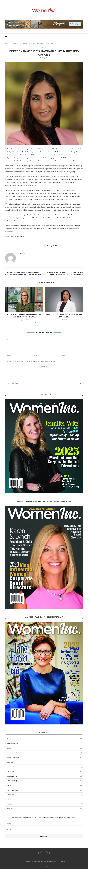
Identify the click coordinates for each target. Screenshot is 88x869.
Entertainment (45, 771)
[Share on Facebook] (49, 246)
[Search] (82, 37)
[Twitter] (48, 853)
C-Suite (45, 748)
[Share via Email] (56, 246)
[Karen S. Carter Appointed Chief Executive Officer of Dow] (64, 299)
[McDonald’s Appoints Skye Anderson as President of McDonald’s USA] (24, 299)
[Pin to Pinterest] (53, 246)
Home (6, 43)
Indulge (45, 785)
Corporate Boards (45, 753)
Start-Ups (45, 804)
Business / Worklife (45, 743)
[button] (8, 305)
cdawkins (22, 254)
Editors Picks (45, 767)
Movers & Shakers (45, 790)
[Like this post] (47, 246)
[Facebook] (40, 853)
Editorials (45, 762)
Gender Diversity (45, 781)
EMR (43, 149)
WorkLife (45, 808)
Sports (45, 799)
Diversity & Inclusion (45, 757)
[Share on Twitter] (51, 246)
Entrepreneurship (45, 776)
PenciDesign (61, 861)
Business (15, 43)
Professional (45, 795)
